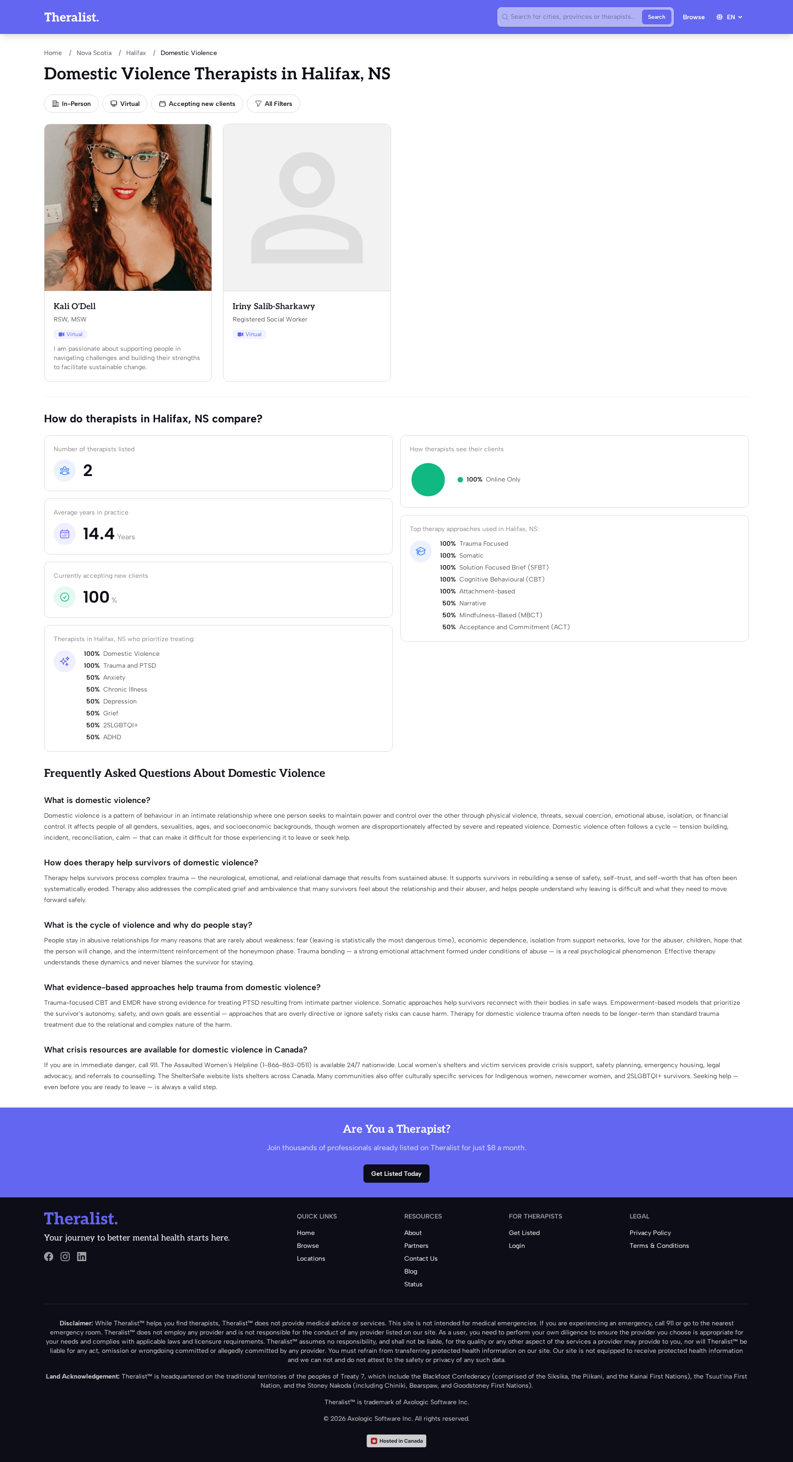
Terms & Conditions (659, 1246)
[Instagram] (65, 1256)
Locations (311, 1259)
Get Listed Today (396, 1174)
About (413, 1233)
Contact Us (421, 1259)
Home (53, 53)
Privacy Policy (650, 1233)
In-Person (76, 104)
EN (731, 17)
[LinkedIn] (81, 1256)
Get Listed (524, 1233)
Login (517, 1246)
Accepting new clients (202, 104)
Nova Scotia (94, 53)
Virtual (130, 104)
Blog (410, 1271)
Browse (694, 17)
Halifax (136, 53)
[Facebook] (48, 1256)
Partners (416, 1246)
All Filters (278, 104)
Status (413, 1284)
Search (656, 17)
